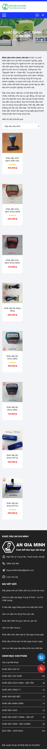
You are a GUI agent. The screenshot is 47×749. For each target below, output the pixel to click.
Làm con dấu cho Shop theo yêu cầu (18, 614)
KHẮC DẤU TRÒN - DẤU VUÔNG (16, 724)
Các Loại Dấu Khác (10, 662)
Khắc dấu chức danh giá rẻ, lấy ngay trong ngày (23, 634)
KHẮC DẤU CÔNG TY (11, 690)
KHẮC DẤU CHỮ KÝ (11, 669)
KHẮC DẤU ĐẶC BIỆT (11, 696)
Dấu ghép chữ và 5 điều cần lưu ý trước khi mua (23, 590)
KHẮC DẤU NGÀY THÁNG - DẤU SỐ (17, 717)
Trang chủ (8, 40)
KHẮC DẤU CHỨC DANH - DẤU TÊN (18, 683)
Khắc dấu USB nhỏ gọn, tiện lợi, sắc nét (19, 621)
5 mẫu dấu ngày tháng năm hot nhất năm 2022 (22, 607)
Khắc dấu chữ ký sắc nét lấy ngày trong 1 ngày (22, 641)
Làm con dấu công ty (11, 627)
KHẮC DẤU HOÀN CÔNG (12, 703)
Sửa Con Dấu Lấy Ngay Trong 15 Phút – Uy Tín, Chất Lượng (22, 598)
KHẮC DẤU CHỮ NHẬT (12, 676)
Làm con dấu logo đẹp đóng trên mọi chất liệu (22, 648)
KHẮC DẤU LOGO (9, 710)
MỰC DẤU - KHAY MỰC (12, 731)
